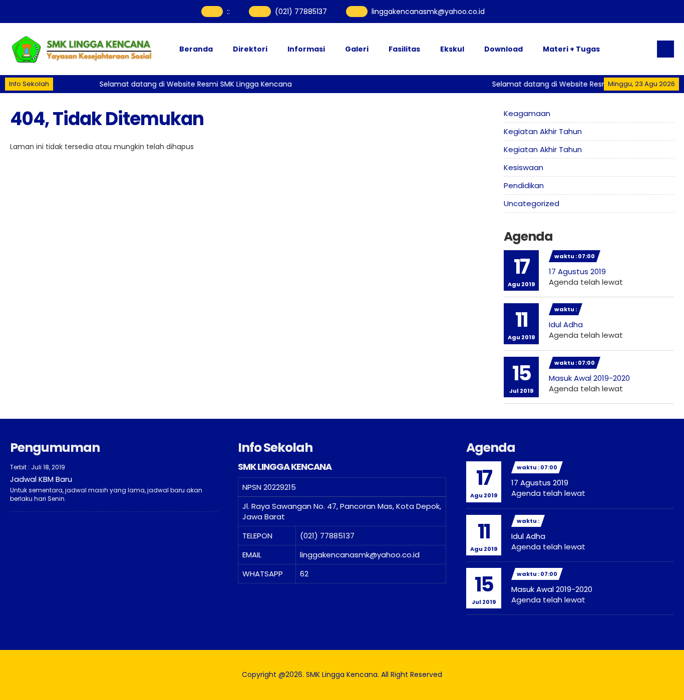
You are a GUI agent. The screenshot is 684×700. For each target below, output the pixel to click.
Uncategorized (531, 203)
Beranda (196, 49)
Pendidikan (524, 185)
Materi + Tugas (571, 49)
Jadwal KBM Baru (41, 479)
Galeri (357, 49)
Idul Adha (566, 324)
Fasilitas (404, 49)
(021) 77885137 (301, 12)
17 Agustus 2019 (577, 271)
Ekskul (452, 49)
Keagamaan (527, 113)
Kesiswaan (523, 167)
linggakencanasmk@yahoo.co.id (428, 12)
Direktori (250, 49)
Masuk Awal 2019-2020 (589, 378)
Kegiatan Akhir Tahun (543, 131)
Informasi (306, 49)
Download (503, 49)
